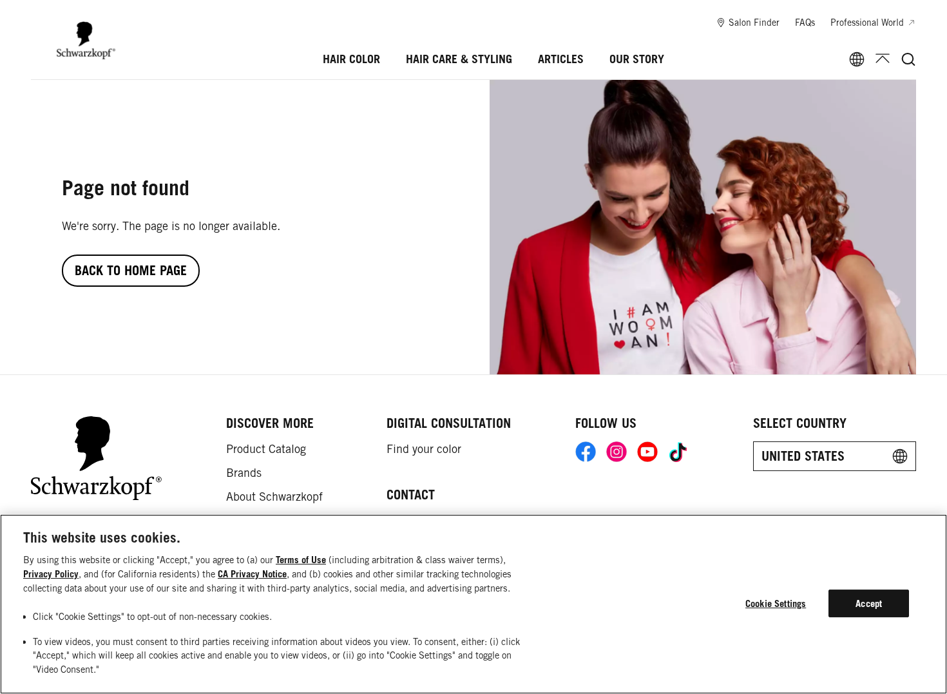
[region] (473, 604)
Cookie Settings (775, 603)
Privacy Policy (51, 573)
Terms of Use (301, 559)
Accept (869, 603)
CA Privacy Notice (252, 573)
